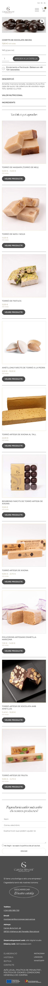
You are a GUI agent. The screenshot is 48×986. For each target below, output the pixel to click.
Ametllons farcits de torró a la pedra (23, 367)
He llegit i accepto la (22, 846)
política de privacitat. (31, 846)
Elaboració (10, 953)
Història (8, 957)
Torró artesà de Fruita (15, 775)
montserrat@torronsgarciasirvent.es (19, 919)
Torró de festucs (11, 301)
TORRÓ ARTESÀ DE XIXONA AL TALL (19, 434)
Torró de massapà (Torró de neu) (20, 167)
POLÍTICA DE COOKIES (15, 972)
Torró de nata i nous (13, 234)
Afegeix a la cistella (26, 58)
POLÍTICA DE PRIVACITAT (28, 970)
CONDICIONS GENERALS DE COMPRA (22, 973)
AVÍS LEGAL (9, 970)
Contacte (9, 965)
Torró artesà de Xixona (15, 570)
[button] (42, 21)
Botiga (7, 961)
